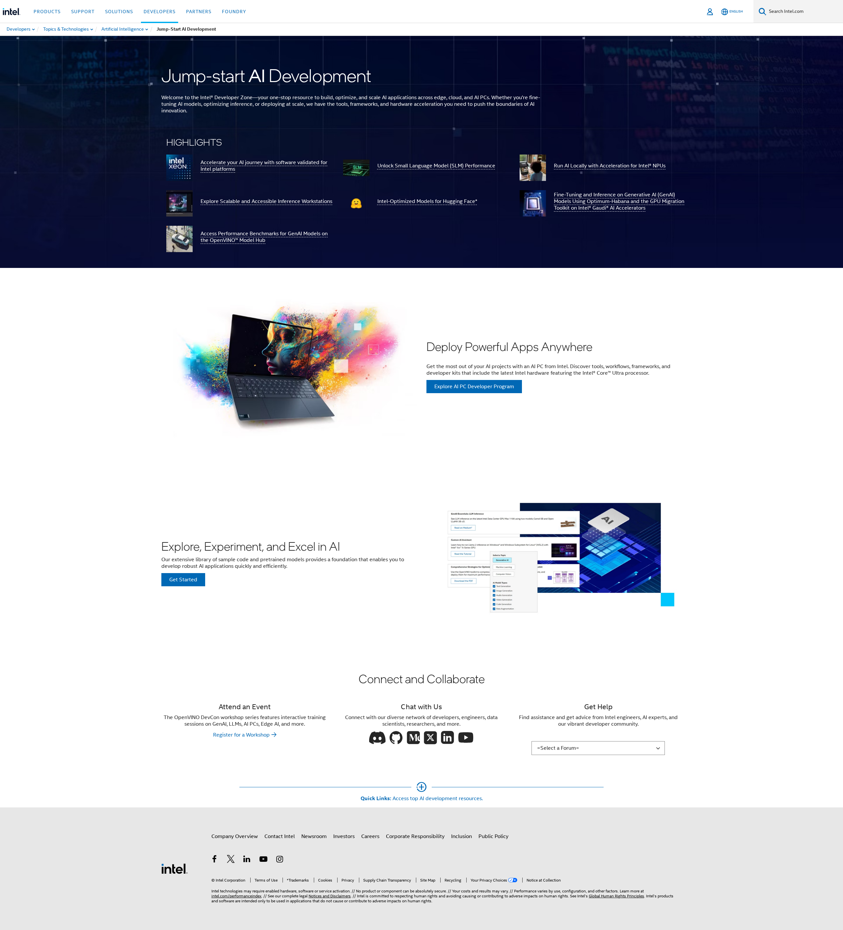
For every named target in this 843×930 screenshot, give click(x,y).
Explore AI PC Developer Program (474, 386)
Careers (370, 836)
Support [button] (83, 12)
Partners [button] (198, 12)
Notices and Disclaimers (330, 895)
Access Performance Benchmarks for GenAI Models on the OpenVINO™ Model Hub (264, 237)
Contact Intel (279, 836)
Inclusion (461, 836)
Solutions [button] (119, 12)
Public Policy (493, 836)
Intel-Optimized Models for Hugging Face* (427, 201)
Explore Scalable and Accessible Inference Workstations (266, 201)
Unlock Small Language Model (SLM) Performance (436, 165)
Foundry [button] (234, 12)
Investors (344, 836)
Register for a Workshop (241, 735)
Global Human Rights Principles (616, 895)
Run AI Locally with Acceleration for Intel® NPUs (610, 165)
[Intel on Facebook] (214, 860)
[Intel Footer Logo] (174, 868)
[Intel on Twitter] (230, 860)
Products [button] (47, 12)
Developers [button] (160, 12)
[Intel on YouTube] (263, 860)
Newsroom (314, 836)
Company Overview (234, 836)
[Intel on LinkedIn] (247, 860)
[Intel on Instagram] (279, 860)
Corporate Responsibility (415, 836)
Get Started (183, 579)
